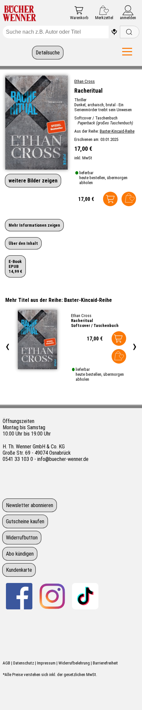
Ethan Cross (84, 81)
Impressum (46, 663)
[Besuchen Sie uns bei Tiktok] (85, 596)
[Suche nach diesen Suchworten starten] (129, 32)
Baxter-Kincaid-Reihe (117, 131)
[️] (114, 32)
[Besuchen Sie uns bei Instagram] (52, 596)
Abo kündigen (20, 554)
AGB (6, 663)
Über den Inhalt (23, 243)
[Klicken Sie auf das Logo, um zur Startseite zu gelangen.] (19, 13)
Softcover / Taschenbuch (95, 325)
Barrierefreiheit (105, 663)
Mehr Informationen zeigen (34, 225)
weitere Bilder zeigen (33, 181)
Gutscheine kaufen (25, 521)
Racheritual (82, 320)
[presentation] (7, 346)
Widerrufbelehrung (74, 663)
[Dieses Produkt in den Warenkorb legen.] (110, 199)
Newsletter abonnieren (29, 505)
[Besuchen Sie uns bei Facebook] (19, 596)
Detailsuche (48, 52)
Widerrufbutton (22, 537)
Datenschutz (23, 663)
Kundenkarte (19, 570)
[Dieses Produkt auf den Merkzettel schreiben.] (129, 199)
